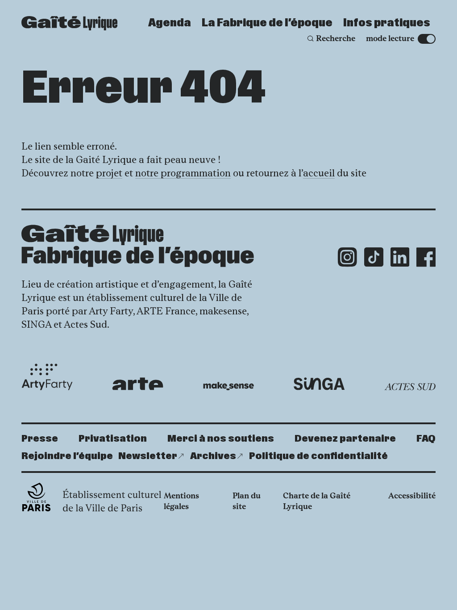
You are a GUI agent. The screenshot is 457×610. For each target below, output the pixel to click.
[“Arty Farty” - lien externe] (47, 376)
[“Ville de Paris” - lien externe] (92, 497)
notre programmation (183, 173)
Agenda (169, 23)
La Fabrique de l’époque (267, 23)
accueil (319, 173)
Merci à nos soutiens (220, 438)
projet (109, 173)
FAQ (426, 438)
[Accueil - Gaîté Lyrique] (69, 23)
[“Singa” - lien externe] (319, 384)
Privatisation (113, 438)
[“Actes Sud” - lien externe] (410, 386)
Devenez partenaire (345, 438)
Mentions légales (181, 501)
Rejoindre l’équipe (67, 456)
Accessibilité (412, 496)
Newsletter (147, 456)
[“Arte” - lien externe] (137, 383)
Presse (39, 438)
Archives (213, 456)
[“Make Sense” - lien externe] (228, 386)
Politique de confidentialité (318, 456)
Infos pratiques (386, 23)
